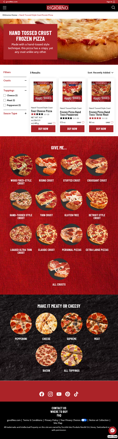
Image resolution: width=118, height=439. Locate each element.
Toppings (8, 90)
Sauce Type (10, 113)
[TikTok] (76, 394)
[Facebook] (43, 394)
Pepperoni (14, 105)
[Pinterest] (69, 394)
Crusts (7, 80)
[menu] (4, 8)
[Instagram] (51, 394)
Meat (11, 100)
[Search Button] (113, 7)
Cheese (12, 95)
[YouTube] (60, 394)
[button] (50, 123)
